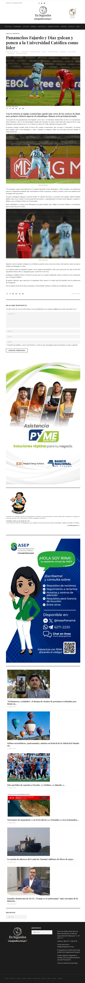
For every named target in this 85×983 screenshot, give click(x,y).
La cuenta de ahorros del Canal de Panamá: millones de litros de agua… (40, 859)
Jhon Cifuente (72, 51)
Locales (26, 26)
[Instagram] (44, 3)
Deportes (42, 26)
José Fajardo (10, 53)
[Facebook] (39, 3)
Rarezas (54, 978)
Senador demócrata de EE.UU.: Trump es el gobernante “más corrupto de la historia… (42, 899)
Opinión (64, 26)
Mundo (33, 26)
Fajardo (44, 51)
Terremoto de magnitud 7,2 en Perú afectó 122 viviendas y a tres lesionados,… (43, 819)
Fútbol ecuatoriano (53, 51)
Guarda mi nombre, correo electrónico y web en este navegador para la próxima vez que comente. (42, 345)
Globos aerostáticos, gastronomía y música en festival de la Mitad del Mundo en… (43, 744)
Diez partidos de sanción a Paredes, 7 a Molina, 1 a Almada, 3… (36, 785)
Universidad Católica (21, 53)
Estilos (71, 26)
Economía (17, 26)
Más (78, 26)
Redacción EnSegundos (12, 51)
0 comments (77, 293)
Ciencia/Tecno (53, 26)
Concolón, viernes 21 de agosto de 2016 (18, 521)
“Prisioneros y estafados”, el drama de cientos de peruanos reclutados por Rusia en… (41, 702)
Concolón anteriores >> (73, 525)
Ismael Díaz (63, 51)
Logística (60, 978)
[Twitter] (41, 3)
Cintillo (9, 33)
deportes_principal (35, 51)
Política (8, 26)
